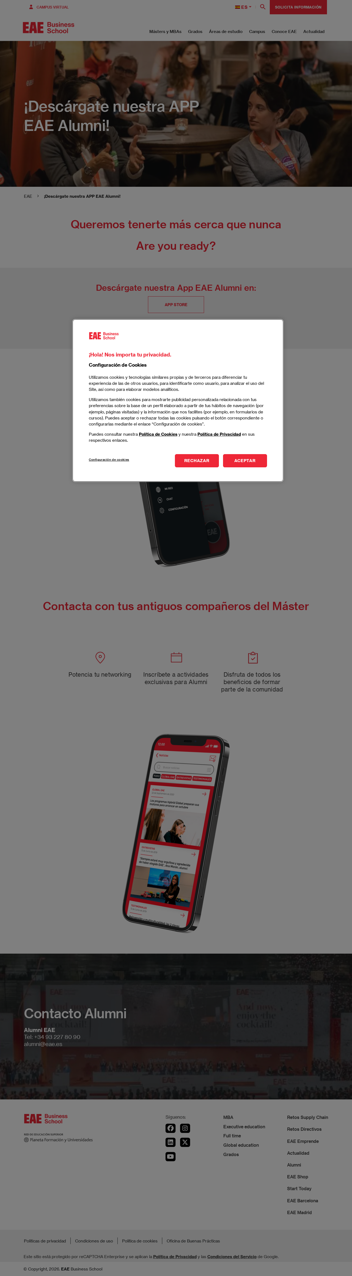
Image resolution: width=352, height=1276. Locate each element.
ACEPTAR (244, 460)
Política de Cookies (158, 434)
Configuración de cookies (109, 459)
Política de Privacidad (219, 434)
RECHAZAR (197, 460)
